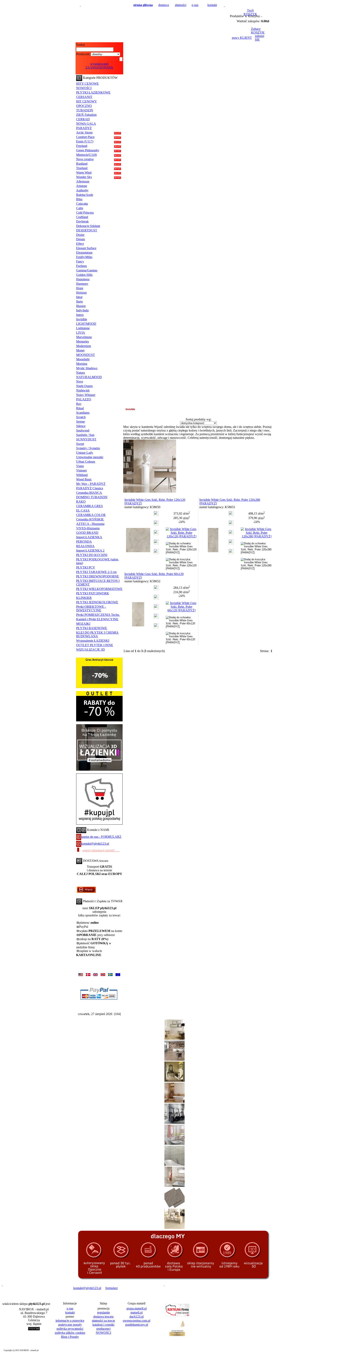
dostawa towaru (103, 1316)
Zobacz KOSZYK (258, 30)
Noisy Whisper (85, 395)
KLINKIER (84, 597)
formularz (111, 1288)
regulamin (103, 1312)
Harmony (82, 283)
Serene (80, 421)
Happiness (82, 279)
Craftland (82, 217)
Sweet (80, 443)
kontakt (212, 5)
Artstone (81, 186)
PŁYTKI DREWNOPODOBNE (97, 576)
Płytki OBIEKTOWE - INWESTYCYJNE (91, 608)
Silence (80, 426)
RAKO (81, 501)
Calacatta (82, 203)
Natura (80, 372)
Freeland (81, 146)
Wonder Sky (84, 177)
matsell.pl (136, 1312)
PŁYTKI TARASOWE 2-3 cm (96, 572)
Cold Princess (85, 212)
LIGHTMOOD (86, 323)
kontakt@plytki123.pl (95, 843)
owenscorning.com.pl (136, 1320)
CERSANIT (84, 97)
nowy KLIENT (242, 37)
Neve (79, 381)
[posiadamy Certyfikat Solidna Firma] (21, 1288)
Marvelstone (84, 337)
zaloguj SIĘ (259, 37)
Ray (78, 403)
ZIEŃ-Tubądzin (86, 114)
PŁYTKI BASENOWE (91, 628)
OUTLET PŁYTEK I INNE (94, 645)
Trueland (81, 168)
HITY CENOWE (87, 83)
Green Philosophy (87, 150)
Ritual (80, 408)
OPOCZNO (84, 106)
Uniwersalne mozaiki (89, 457)
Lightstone (83, 328)
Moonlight (82, 359)
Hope (79, 288)
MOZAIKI (83, 623)
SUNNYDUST (86, 439)
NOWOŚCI (83, 88)
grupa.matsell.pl (136, 1308)
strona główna (143, 5)
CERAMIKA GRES (89, 506)
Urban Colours (85, 461)
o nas (195, 5)
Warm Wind (83, 172)
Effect (80, 243)
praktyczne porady (70, 1324)
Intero (80, 315)
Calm (79, 208)
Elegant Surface (86, 248)
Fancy (80, 261)
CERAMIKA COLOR (91, 515)
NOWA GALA (86, 123)
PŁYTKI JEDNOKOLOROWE (97, 602)
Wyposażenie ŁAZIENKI (92, 640)
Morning (81, 363)
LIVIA (80, 332)
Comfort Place (85, 137)
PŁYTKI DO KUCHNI (91, 555)
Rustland (81, 163)
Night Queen (84, 386)
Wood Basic (84, 479)
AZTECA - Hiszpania (90, 524)
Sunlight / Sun (85, 435)
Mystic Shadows (86, 368)
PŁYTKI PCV (85, 567)
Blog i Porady (70, 1336)
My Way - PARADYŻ (90, 483)
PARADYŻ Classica (89, 488)
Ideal (79, 297)
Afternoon (82, 181)
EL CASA (83, 510)
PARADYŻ (84, 128)
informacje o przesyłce (70, 1320)
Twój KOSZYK (250, 12)
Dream (80, 239)
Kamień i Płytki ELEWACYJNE (97, 619)
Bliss (79, 199)
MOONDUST (85, 355)
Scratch (81, 417)
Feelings (81, 266)
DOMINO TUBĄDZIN (91, 497)
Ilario (79, 301)
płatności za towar (103, 1320)
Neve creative (85, 159)
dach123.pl (136, 1316)
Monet (80, 350)
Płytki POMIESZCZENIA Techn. (98, 614)
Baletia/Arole (84, 194)
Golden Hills (84, 274)
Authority (82, 190)
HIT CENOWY (86, 101)
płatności (180, 5)
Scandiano (82, 412)
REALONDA (85, 546)
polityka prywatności (70, 1328)
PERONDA (84, 541)
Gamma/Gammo (86, 270)
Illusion (81, 306)
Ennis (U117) (84, 141)
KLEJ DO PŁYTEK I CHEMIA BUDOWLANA (97, 634)
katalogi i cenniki (103, 1324)
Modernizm (83, 346)
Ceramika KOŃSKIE (90, 519)
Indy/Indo (82, 310)
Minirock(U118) (86, 154)
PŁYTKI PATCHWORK (92, 593)
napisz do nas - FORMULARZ (101, 836)
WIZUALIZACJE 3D (90, 649)
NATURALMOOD (89, 377)
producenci (103, 1328)
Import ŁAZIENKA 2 (90, 550)
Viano (80, 466)
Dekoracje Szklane (88, 226)
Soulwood (82, 430)
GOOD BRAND (87, 532)
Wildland (82, 475)
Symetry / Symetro (88, 448)
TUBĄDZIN (84, 110)
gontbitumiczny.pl (136, 1324)
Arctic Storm (84, 132)
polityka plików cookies (70, 1332)
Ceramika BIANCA (89, 492)
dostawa (163, 5)
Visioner (81, 470)
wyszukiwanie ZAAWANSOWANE (99, 65)
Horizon (81, 292)
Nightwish (82, 390)
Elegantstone (84, 252)
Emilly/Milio (84, 257)
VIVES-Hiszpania (88, 528)
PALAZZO (83, 399)
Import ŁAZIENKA (89, 537)
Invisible (81, 319)
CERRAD (83, 119)
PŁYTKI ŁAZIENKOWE (93, 92)
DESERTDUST (86, 230)
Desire (80, 234)
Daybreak (82, 221)
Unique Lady (84, 452)
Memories (82, 341)
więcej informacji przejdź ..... (100, 850)
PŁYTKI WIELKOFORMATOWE (99, 589)
